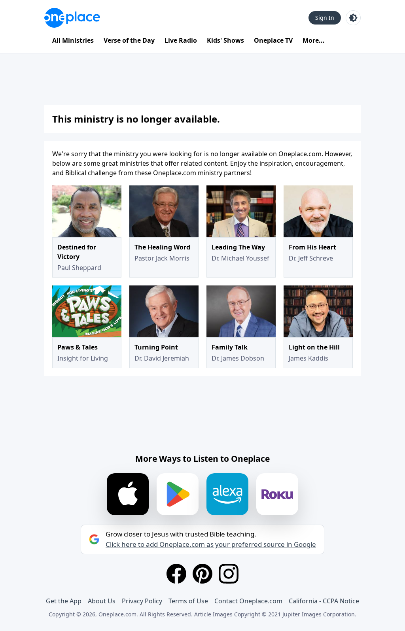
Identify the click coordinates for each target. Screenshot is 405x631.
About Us (101, 601)
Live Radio (181, 40)
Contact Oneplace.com (248, 601)
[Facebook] (176, 574)
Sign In (324, 17)
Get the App (63, 601)
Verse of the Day (129, 40)
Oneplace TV (273, 40)
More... (314, 40)
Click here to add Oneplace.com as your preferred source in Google (211, 544)
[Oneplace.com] (72, 18)
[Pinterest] (202, 574)
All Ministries (73, 40)
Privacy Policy (142, 601)
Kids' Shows (225, 40)
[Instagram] (228, 574)
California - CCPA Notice (324, 601)
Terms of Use (188, 601)
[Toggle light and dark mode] (353, 17)
